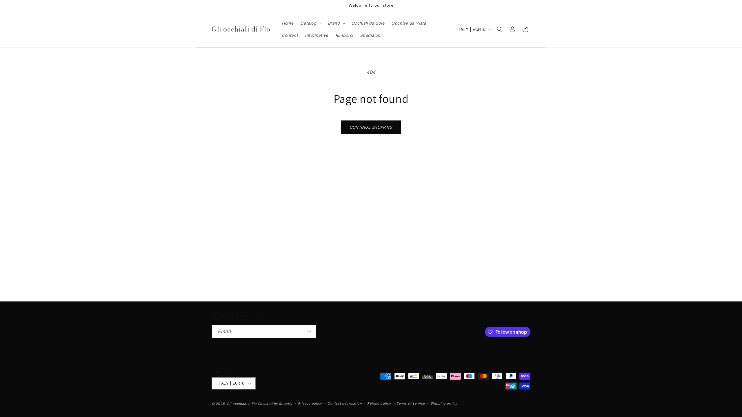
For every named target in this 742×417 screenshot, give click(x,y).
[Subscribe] (309, 331)
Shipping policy (443, 403)
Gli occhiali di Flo (242, 404)
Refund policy (379, 403)
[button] (310, 23)
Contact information (344, 403)
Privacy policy (310, 403)
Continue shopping (371, 127)
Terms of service (411, 403)
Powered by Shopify (275, 404)
